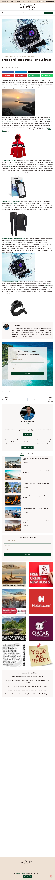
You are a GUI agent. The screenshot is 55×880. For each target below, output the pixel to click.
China (16, 242)
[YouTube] (51, 1)
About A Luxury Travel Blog (9, 1)
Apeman (7, 242)
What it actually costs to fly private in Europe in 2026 (35, 459)
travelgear (11, 391)
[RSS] (53, 1)
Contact (27, 867)
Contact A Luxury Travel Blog (24, 1)
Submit (27, 373)
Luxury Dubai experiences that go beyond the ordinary (35, 496)
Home (20, 867)
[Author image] (2, 67)
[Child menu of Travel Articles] (16, 13)
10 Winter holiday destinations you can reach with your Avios (36, 484)
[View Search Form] (3, 13)
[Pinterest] (45, 1)
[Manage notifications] (51, 876)
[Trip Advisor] (47, 1)
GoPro (46, 285)
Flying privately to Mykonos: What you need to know (35, 509)
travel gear (5, 391)
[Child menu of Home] (8, 13)
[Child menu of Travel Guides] (26, 13)
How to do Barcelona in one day (10, 398)
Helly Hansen (12, 203)
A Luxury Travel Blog (21, 873)
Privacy (34, 867)
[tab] (22, 454)
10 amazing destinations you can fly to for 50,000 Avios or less (36, 471)
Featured (17, 56)
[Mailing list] (37, 1)
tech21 (9, 166)
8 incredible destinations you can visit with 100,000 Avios (36, 521)
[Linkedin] (43, 1)
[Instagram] (49, 1)
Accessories (5, 56)
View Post (26, 463)
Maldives (40, 80)
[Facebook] (39, 1)
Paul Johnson (8, 67)
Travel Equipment (31, 56)
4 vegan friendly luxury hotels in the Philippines (43, 399)
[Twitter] (41, 1)
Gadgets (23, 56)
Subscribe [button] (48, 13)
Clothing (12, 56)
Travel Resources (36, 13)
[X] (27, 876)
